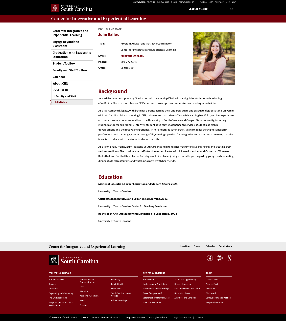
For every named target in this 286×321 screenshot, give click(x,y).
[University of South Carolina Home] (72, 8)
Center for (98, 18)
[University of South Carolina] (73, 260)
